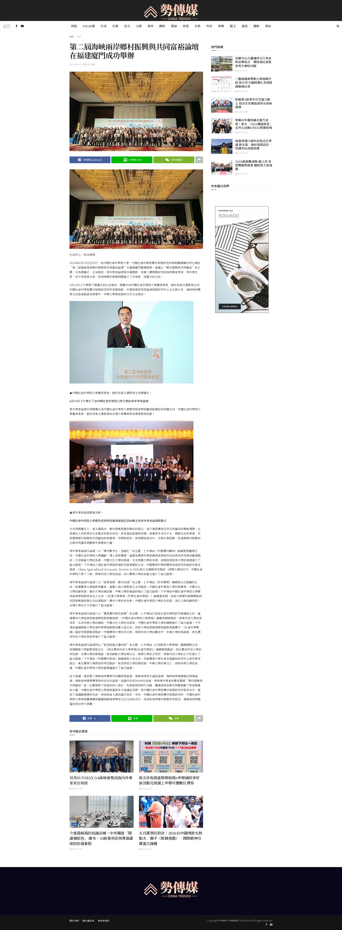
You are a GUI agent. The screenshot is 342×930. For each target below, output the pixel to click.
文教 (139, 26)
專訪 (268, 26)
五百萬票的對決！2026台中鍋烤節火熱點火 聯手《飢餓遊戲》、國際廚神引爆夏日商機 (170, 838)
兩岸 (150, 26)
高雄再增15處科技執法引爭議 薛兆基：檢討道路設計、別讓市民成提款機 (253, 144)
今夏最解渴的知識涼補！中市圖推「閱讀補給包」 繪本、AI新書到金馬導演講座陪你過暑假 (101, 838)
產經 (245, 26)
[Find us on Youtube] (22, 26)
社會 (115, 26)
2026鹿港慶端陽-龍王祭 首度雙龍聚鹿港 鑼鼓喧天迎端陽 (253, 165)
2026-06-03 (242, 152)
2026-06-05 (242, 70)
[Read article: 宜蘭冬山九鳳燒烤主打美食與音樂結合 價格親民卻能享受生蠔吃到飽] (221, 63)
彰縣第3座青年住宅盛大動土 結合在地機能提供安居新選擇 (253, 103)
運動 (256, 26)
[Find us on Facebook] (16, 26)
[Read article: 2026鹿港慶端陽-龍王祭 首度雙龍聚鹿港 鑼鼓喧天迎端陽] (221, 167)
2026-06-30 (76, 788)
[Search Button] (338, 26)
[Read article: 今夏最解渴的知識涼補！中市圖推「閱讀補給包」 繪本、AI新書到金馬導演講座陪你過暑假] (101, 812)
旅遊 (186, 26)
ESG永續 (89, 26)
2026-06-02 (242, 132)
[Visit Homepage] (171, 10)
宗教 (198, 26)
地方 (127, 26)
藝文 (233, 26)
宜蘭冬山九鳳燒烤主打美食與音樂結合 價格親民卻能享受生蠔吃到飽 (253, 62)
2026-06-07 (242, 173)
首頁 (71, 36)
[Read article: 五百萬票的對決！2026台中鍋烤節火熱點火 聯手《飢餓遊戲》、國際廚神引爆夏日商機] (171, 812)
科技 (209, 26)
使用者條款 (103, 920)
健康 (174, 26)
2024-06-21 (75, 64)
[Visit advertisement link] (242, 259)
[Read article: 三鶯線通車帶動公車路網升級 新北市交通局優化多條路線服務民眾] (221, 84)
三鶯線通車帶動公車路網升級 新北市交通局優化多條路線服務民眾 (253, 82)
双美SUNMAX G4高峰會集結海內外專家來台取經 (100, 780)
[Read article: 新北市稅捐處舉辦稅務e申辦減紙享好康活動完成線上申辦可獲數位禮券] (171, 756)
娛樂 (221, 26)
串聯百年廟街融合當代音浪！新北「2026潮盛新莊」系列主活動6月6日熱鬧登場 (254, 124)
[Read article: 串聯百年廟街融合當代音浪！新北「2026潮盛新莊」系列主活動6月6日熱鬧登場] (221, 125)
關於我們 (74, 920)
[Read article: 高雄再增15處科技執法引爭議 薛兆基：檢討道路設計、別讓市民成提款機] (221, 146)
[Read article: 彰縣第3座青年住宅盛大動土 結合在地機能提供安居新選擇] (221, 105)
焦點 (74, 26)
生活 (103, 26)
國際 (162, 26)
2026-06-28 (242, 91)
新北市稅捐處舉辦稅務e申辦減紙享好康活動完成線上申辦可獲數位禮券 (169, 780)
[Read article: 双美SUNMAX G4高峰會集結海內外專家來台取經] (101, 756)
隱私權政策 (88, 920)
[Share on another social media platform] (199, 159)
